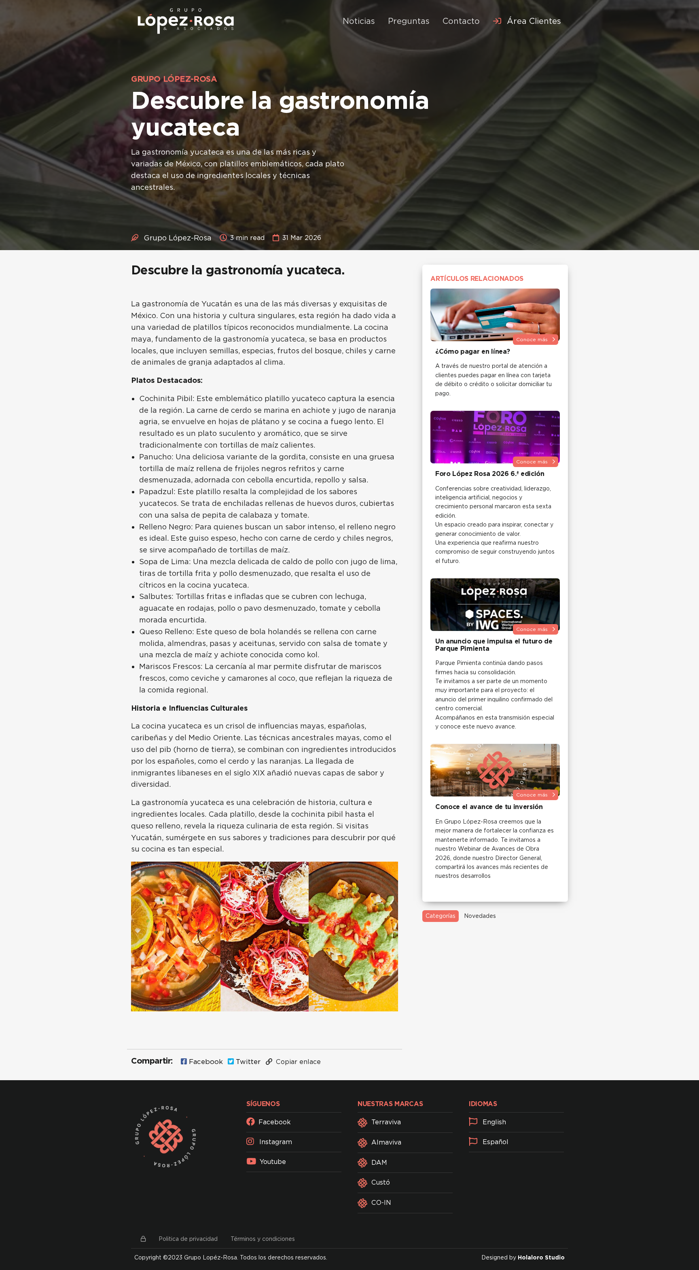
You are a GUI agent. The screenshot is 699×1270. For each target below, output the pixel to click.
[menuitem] (527, 21)
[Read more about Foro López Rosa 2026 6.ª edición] (495, 437)
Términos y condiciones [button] (263, 1239)
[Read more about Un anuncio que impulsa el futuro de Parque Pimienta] (495, 604)
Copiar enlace (297, 1062)
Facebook (205, 1062)
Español (494, 1142)
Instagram (274, 1142)
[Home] (185, 21)
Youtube (272, 1162)
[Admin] (143, 1239)
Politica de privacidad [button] (188, 1239)
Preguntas (409, 21)
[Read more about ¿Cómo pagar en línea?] (495, 315)
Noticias (359, 21)
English (493, 1122)
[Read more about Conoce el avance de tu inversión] (495, 770)
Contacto (461, 21)
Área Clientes (532, 21)
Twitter (247, 1062)
